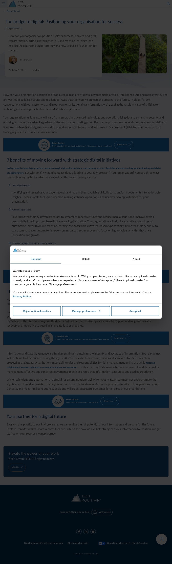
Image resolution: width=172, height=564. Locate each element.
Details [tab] (86, 259)
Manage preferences (84, 310)
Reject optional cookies (37, 310)
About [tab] (136, 259)
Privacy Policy (22, 296)
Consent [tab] (36, 259)
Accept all (135, 310)
